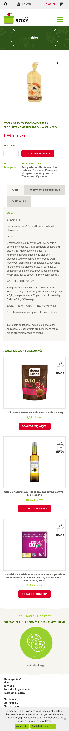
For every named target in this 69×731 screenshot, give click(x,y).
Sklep (34, 38)
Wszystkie (27, 176)
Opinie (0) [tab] (19, 201)
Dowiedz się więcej (34, 427)
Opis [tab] (15, 190)
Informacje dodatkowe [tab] (44, 190)
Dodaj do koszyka (38, 154)
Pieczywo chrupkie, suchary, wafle (39, 171)
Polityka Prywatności (43, 726)
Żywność (41, 176)
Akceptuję (21, 726)
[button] (60, 19)
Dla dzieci (44, 167)
